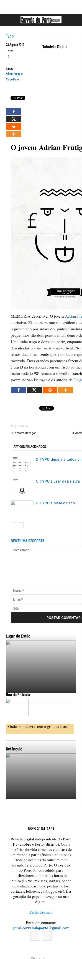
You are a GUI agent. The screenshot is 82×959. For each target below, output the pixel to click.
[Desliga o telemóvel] (41, 683)
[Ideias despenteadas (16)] (41, 796)
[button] (73, 20)
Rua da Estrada (18, 695)
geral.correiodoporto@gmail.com (41, 928)
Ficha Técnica (41, 912)
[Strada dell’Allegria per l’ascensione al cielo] (17, 707)
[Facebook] (34, 936)
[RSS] (47, 936)
